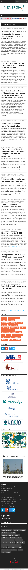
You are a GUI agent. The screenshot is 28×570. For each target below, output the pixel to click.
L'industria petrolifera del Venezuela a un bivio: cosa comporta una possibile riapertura (12, 152)
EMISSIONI (4, 325)
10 (15, 310)
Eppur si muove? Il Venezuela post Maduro (11, 205)
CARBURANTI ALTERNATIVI (15, 537)
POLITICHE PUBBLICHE (7, 337)
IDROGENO (22, 327)
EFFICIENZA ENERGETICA (7, 545)
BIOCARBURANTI (5, 532)
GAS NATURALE (5, 327)
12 (18, 310)
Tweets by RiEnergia (6, 518)
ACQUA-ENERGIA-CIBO (7, 530)
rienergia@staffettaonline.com (10, 507)
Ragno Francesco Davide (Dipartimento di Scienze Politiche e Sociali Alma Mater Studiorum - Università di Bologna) (13, 201)
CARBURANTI (11, 320)
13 (20, 310)
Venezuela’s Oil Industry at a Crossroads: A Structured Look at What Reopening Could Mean (13, 35)
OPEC (3, 334)
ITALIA (13, 330)
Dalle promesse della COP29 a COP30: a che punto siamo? (13, 256)
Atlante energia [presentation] (6, 429)
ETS (9, 547)
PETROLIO (8, 334)
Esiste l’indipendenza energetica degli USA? (10, 125)
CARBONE (4, 320)
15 (23, 310)
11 (17, 310)
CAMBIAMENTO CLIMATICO (14, 317)
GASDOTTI (13, 327)
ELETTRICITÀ (17, 545)
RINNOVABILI (4, 339)
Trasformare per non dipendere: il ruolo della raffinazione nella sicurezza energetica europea (13, 477)
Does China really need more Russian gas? (13, 287)
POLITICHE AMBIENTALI (17, 334)
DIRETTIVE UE (12, 542)
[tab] (14, 429)
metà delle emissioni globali (15, 246)
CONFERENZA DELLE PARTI (8, 322)
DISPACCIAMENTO (20, 542)
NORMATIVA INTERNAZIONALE (8, 332)
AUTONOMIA (22, 530)
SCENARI (11, 339)
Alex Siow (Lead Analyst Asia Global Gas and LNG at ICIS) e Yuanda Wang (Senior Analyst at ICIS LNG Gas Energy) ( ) (13, 283)
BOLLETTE (13, 532)
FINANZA (15, 325)
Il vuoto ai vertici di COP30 (12, 233)
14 (21, 310)
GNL (17, 327)
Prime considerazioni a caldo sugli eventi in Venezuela (13, 180)
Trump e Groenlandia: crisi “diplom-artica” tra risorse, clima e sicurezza (12, 65)
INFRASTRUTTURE (6, 330)
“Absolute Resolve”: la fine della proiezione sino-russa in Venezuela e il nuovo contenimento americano (13, 94)
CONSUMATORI (19, 322)
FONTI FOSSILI (5, 549)
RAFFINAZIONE (17, 337)
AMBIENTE (4, 317)
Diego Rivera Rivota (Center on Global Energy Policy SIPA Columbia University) (12, 176)
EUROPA (10, 325)
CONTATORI (4, 542)
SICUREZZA (17, 339)
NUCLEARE (19, 332)
